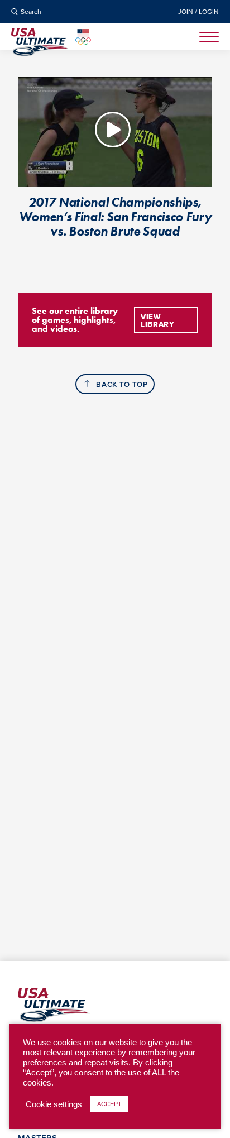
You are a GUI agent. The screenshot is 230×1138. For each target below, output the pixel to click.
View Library (158, 320)
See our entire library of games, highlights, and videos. (75, 319)
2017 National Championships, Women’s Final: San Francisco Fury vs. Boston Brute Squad (115, 216)
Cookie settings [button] (54, 1104)
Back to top (121, 384)
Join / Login (198, 11)
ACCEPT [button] (109, 1104)
